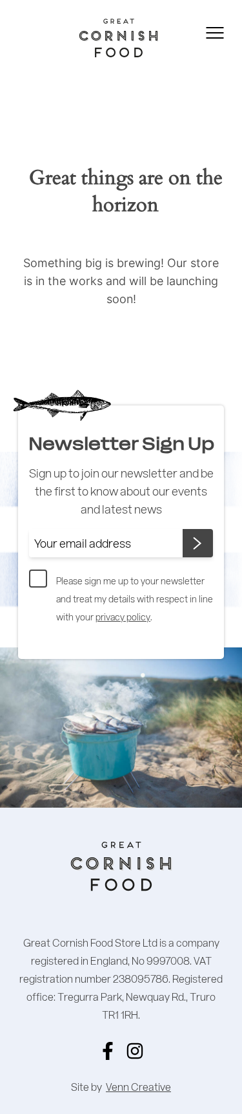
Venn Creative (138, 1086)
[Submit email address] (198, 543)
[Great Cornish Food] (98, 38)
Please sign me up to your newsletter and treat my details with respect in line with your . (134, 599)
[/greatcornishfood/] (135, 1051)
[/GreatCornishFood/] (108, 1051)
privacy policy (123, 617)
